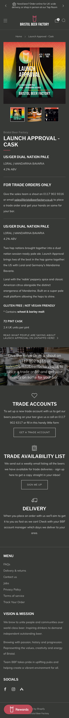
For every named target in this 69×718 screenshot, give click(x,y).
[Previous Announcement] (5, 5)
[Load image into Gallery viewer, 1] (17, 114)
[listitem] (34, 6)
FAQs (6, 564)
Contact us (10, 577)
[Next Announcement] (63, 5)
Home (19, 36)
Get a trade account (34, 432)
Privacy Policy (12, 589)
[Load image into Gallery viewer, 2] (34, 114)
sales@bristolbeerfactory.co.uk (33, 199)
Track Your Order (14, 602)
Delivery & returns (14, 570)
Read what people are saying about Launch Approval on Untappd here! (29, 336)
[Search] (64, 20)
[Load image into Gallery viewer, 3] (51, 114)
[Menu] (5, 21)
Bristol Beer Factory (15, 132)
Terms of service (13, 596)
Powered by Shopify (35, 708)
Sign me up (34, 484)
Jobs (6, 583)
